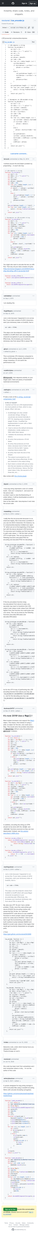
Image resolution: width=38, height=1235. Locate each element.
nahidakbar (8, 296)
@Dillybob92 (7, 377)
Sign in (24, 3)
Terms (6, 1223)
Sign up (32, 3)
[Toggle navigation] (3, 3)
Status (24, 1223)
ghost (6, 349)
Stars (30, 32)
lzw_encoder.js (17, 20)
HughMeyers (8, 311)
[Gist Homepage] (13, 3)
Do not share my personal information (19, 1226)
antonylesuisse (9, 1078)
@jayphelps (9, 729)
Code (7, 32)
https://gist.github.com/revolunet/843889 (17, 934)
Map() (32, 720)
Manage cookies (24, 1225)
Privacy (12, 1223)
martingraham (9, 867)
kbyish (6, 484)
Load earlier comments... (19, 153)
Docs (10, 1225)
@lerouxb (6, 731)
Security (18, 1223)
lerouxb (6, 159)
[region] (19, 96)
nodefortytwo (8, 370)
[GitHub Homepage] (13, 1229)
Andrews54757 (9, 708)
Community (30, 1223)
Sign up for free (10, 1209)
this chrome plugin (20, 476)
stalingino (7, 390)
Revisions (17, 32)
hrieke (6, 1042)
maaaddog (7, 511)
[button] (29, 27)
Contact (15, 1225)
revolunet (6, 20)
